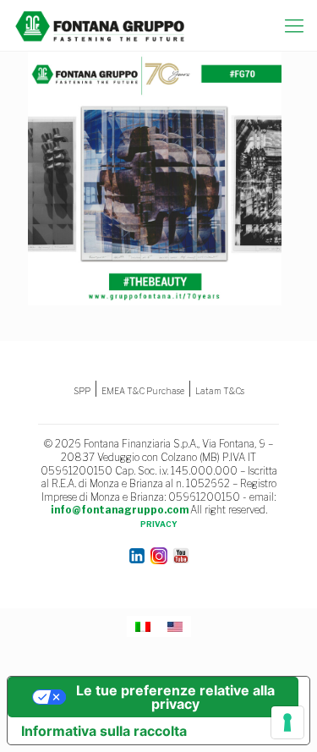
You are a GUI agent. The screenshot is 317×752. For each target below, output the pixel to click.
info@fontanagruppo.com (120, 509)
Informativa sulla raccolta (104, 730)
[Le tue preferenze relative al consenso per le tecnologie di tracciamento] (287, 722)
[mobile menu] (294, 25)
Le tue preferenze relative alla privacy (175, 697)
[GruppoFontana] (100, 25)
